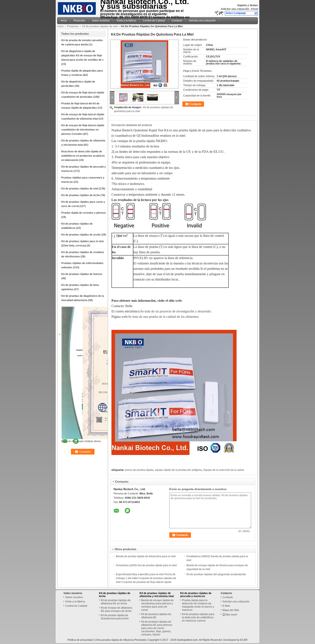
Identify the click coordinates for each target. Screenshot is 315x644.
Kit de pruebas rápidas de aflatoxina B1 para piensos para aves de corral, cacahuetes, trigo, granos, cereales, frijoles (156, 628)
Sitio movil (231, 614)
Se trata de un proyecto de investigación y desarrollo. (176, 311)
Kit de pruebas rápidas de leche (80, 195)
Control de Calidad (154, 20)
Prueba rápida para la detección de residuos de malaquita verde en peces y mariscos (198, 605)
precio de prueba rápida (139, 469)
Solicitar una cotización (235, 9)
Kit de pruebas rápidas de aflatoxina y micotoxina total (157, 595)
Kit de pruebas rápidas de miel (100, 26)
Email (254, 9)
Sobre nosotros (101, 20)
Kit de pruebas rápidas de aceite (81, 234)
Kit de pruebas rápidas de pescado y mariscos (196, 595)
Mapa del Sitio (230, 610)
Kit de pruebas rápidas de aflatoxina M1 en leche (116, 602)
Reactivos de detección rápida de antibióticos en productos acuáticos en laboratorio (83, 156)
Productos (79, 20)
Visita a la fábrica (126, 20)
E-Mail (226, 605)
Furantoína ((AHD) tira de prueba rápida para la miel (146, 565)
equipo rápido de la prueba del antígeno (178, 469)
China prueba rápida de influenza (114, 639)
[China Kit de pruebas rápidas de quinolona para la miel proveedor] (144, 64)
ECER (244, 639)
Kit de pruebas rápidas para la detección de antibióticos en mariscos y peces (198, 617)
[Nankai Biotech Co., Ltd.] (256, 13)
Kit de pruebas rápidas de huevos (81, 274)
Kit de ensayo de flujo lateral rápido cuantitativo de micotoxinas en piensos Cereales (82, 129)
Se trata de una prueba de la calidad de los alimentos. (163, 316)
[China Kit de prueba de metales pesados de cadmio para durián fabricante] (77, 7)
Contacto (177, 20)
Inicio (64, 20)
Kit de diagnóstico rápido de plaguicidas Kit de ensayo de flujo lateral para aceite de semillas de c (82, 55)
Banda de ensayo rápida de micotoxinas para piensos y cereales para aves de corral (157, 605)
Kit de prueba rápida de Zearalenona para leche (115, 617)
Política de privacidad (80, 639)
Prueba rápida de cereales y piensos (83, 212)
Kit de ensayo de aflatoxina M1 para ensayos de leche (116, 609)
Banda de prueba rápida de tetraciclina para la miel (146, 556)
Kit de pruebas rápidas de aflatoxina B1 (156, 616)
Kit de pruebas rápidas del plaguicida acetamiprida (216, 574)
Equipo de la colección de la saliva (224, 469)
